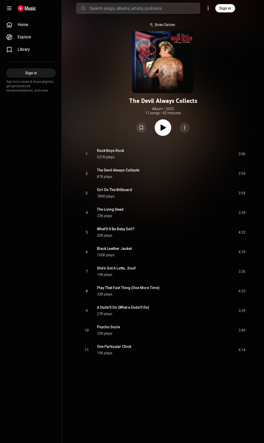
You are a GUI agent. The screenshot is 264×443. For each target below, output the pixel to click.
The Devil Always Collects (118, 170)
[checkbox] (242, 154)
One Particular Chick (114, 346)
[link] (31, 25)
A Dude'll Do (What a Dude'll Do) (123, 307)
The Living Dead (110, 209)
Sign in (225, 8)
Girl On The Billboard (114, 190)
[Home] (27, 8)
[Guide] (9, 8)
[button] (141, 127)
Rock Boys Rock (110, 151)
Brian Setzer (165, 25)
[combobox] (145, 8)
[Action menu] (184, 127)
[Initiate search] (83, 8)
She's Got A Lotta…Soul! (116, 268)
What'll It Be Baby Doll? (116, 229)
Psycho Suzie (108, 327)
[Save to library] (141, 128)
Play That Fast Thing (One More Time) (128, 288)
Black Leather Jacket (114, 249)
